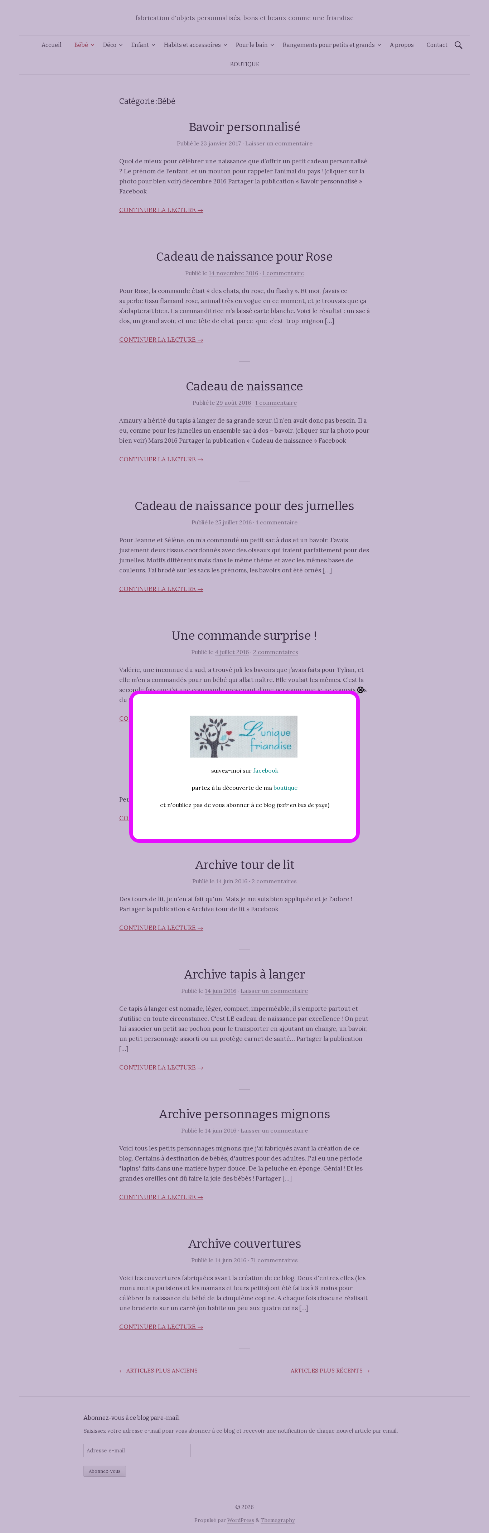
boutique (285, 787)
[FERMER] (360, 689)
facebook (265, 770)
